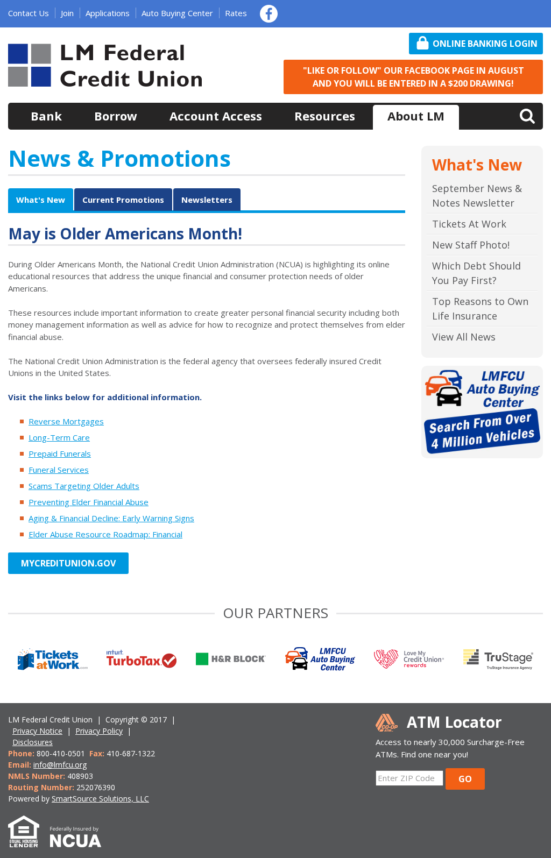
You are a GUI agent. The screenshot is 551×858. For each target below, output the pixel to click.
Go (465, 779)
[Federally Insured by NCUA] (81, 841)
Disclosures (32, 742)
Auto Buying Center (177, 13)
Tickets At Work (469, 223)
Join (67, 13)
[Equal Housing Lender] (29, 841)
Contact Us (28, 13)
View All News (464, 336)
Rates (236, 13)
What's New (40, 199)
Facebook (269, 14)
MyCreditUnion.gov (68, 563)
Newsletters (206, 199)
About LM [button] (415, 116)
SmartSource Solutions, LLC (100, 798)
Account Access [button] (215, 116)
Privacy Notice (37, 731)
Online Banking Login (485, 43)
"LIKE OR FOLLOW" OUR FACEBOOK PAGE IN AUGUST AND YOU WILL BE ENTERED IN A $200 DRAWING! (413, 77)
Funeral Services (59, 469)
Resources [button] (324, 116)
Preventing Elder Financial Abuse (89, 502)
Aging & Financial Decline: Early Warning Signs (111, 518)
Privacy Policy (99, 731)
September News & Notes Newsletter (477, 195)
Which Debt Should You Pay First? (476, 273)
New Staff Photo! (471, 244)
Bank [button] (46, 116)
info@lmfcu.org (60, 765)
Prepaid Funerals (60, 453)
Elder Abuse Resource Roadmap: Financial (105, 534)
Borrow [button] (115, 116)
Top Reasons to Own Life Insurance (480, 308)
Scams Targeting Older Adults (84, 485)
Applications (108, 13)
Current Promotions (123, 199)
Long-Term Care (59, 437)
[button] (527, 115)
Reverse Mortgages (66, 421)
